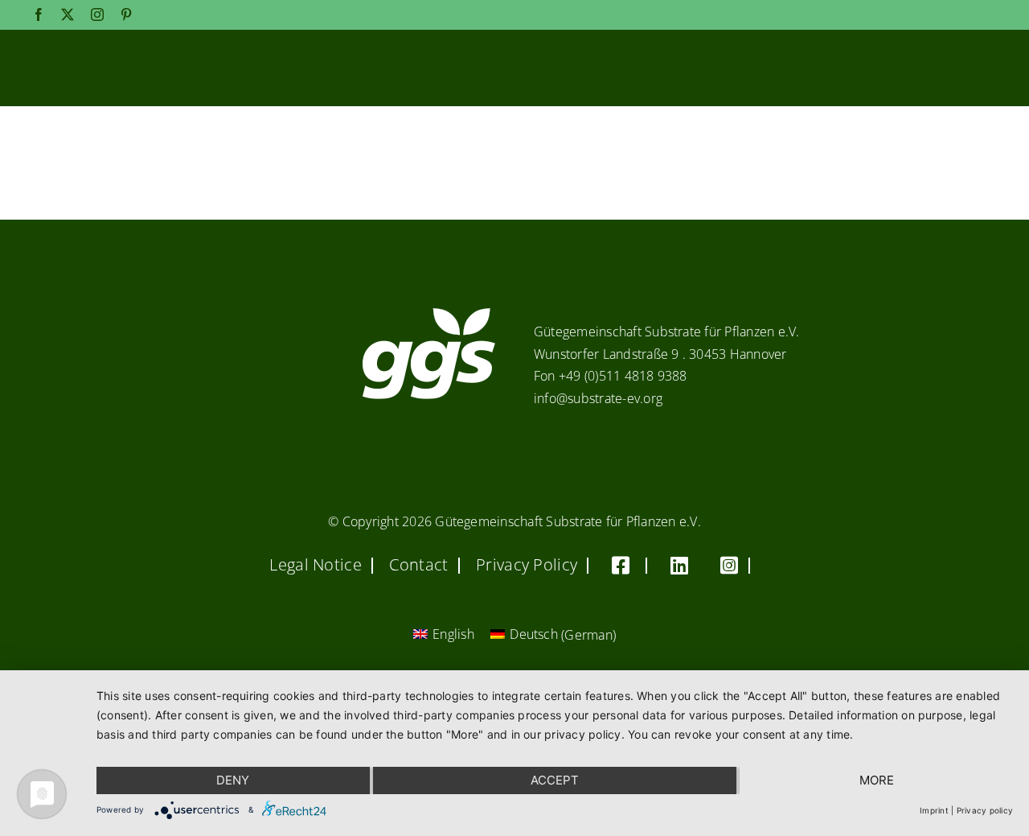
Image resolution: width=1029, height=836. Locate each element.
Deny (232, 780)
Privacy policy (985, 810)
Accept (555, 780)
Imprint (934, 810)
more (876, 780)
